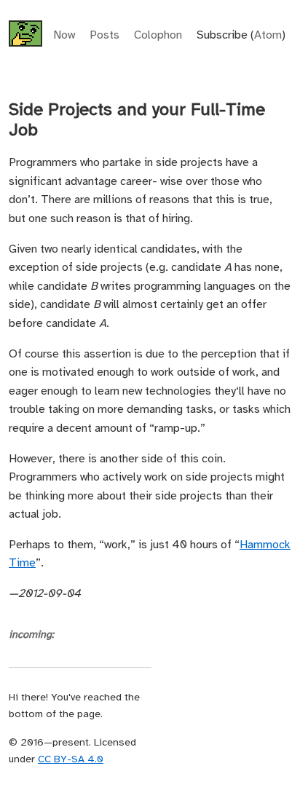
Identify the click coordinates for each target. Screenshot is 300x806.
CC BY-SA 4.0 (70, 759)
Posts (104, 35)
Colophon (158, 35)
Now (64, 35)
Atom (268, 35)
